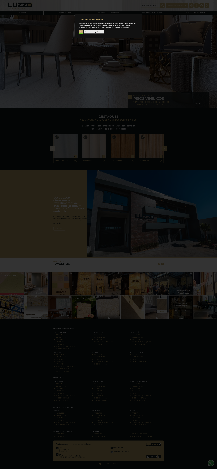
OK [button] (81, 32)
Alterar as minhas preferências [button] (94, 32)
